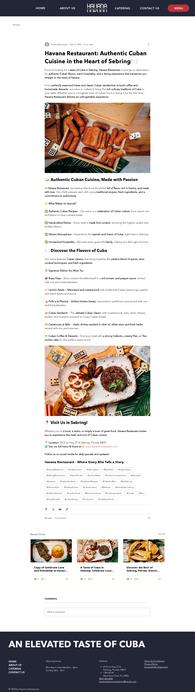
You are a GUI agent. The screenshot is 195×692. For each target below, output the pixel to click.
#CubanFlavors (124, 469)
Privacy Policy (151, 664)
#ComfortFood (73, 493)
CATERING (15, 668)
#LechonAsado (94, 475)
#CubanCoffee (109, 481)
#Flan (141, 493)
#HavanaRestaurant (55, 469)
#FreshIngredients (113, 493)
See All (161, 534)
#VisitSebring (126, 481)
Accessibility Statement (156, 667)
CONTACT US (17, 672)
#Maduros (106, 487)
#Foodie (130, 493)
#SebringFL (136, 475)
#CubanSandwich (68, 481)
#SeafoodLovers (71, 487)
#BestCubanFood (93, 493)
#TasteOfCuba (76, 475)
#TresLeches (88, 499)
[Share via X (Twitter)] (53, 509)
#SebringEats (93, 469)
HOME (13, 661)
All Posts (16, 24)
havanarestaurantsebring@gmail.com (117, 681)
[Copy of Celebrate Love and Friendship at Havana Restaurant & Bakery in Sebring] (51, 550)
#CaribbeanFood (105, 499)
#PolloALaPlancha (54, 493)
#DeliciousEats (53, 487)
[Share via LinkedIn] (60, 509)
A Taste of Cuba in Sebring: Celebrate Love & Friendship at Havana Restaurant (97, 569)
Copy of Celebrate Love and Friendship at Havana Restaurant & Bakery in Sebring (50, 569)
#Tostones (51, 481)
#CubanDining (71, 499)
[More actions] (148, 44)
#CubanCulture (90, 487)
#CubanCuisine (75, 469)
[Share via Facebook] (46, 509)
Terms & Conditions (154, 661)
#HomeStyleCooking (124, 487)
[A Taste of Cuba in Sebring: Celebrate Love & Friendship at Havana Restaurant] (97, 550)
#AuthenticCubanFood (115, 475)
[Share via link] (67, 509)
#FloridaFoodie (53, 499)
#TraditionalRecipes (89, 481)
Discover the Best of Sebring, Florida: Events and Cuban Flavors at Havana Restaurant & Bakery (142, 569)
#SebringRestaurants (56, 475)
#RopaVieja (108, 469)
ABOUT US (15, 665)
